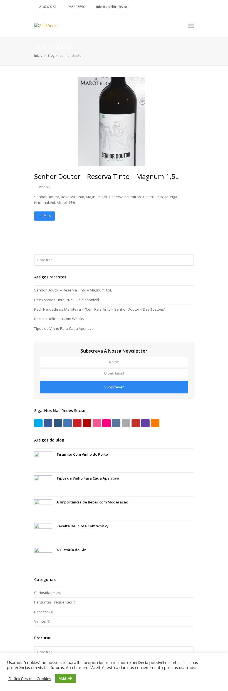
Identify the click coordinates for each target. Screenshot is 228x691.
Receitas (41, 611)
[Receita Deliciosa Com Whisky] (43, 532)
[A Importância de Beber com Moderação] (43, 508)
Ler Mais (44, 215)
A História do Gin (71, 549)
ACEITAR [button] (65, 678)
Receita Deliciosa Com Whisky (59, 318)
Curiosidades (45, 592)
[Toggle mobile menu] (191, 25)
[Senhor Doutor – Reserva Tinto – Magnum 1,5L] (114, 162)
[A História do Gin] (43, 556)
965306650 (76, 6)
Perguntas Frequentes (53, 602)
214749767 (47, 6)
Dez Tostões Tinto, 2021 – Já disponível (66, 299)
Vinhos (44, 186)
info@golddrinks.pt (111, 6)
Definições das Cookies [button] (29, 678)
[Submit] (188, 260)
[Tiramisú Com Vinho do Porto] (43, 460)
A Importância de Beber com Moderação (92, 502)
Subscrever (114, 387)
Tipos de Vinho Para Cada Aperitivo (64, 328)
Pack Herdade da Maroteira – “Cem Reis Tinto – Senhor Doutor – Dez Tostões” (99, 309)
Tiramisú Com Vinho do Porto (82, 454)
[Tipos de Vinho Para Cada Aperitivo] (43, 484)
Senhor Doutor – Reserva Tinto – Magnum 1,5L (106, 176)
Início (38, 55)
